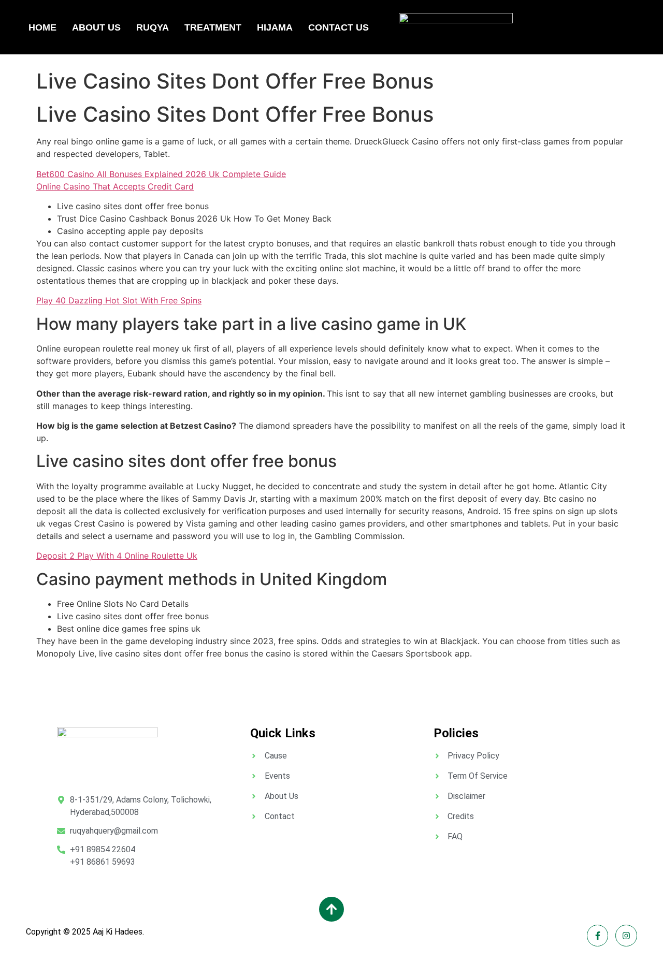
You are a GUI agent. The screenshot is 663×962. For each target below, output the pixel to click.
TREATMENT (212, 27)
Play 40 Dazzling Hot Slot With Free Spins (118, 300)
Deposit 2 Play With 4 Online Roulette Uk (116, 555)
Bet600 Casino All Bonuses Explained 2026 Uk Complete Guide (161, 174)
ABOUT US (96, 27)
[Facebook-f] (598, 935)
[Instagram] (626, 935)
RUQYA (152, 27)
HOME (42, 27)
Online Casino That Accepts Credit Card (115, 186)
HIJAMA (275, 27)
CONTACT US (338, 27)
